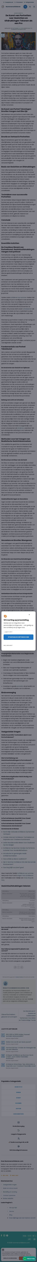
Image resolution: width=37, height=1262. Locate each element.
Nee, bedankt (8, 645)
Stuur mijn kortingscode (18, 637)
